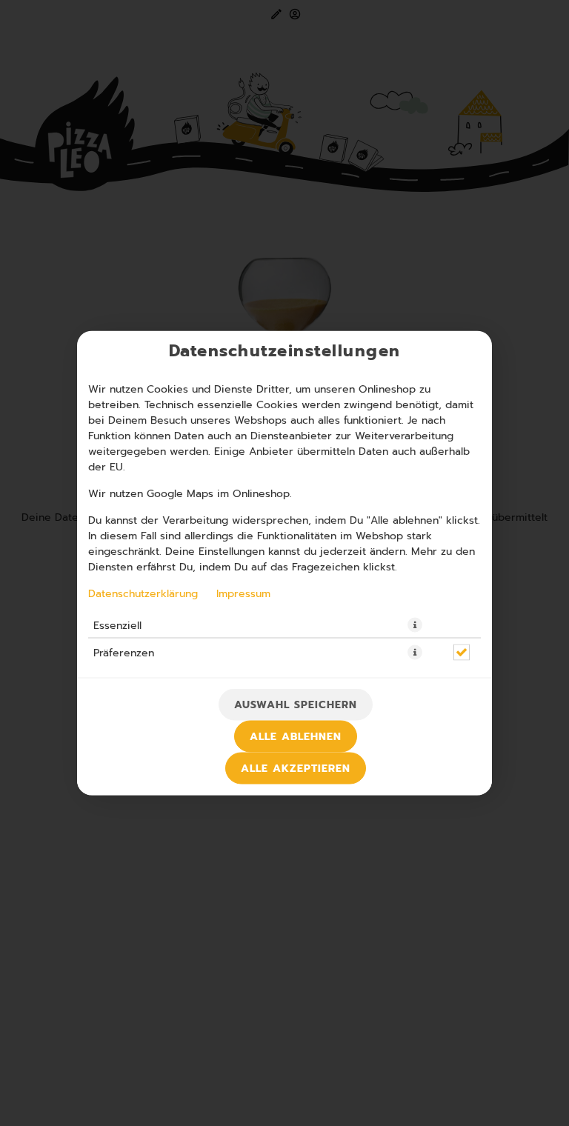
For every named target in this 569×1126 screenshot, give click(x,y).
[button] (414, 625)
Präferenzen (123, 652)
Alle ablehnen (296, 736)
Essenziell (117, 625)
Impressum (243, 593)
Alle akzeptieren (295, 768)
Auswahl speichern (295, 705)
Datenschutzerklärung (143, 593)
